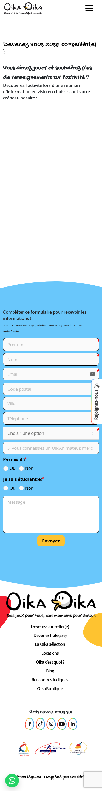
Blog (50, 671)
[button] (91, 9)
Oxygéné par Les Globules (68, 777)
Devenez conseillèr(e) (50, 626)
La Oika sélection (50, 644)
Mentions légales (25, 777)
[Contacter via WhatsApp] (12, 780)
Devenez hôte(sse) (49, 635)
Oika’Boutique (50, 689)
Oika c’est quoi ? (50, 662)
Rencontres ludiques (50, 680)
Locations (50, 653)
